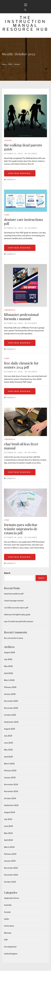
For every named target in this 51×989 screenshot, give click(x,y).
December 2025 (11, 701)
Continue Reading (19, 173)
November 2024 (11, 791)
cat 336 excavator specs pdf (16, 607)
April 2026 (8, 673)
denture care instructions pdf (23, 221)
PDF (7, 215)
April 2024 (8, 840)
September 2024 (11, 805)
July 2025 (8, 736)
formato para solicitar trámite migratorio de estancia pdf (20, 528)
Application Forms (11, 898)
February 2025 (10, 770)
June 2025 (8, 743)
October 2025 (10, 715)
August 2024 (9, 812)
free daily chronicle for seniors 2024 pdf (21, 365)
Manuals (10, 310)
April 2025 (8, 757)
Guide (8, 140)
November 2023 (11, 875)
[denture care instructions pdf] (25, 201)
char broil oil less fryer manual (21, 446)
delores (32, 154)
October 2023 (10, 882)
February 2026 (10, 687)
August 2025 (9, 729)
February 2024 (10, 854)
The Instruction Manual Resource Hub (25, 23)
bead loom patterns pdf (13, 594)
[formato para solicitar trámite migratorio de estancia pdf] (25, 503)
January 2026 (10, 694)
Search (7, 573)
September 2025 (11, 722)
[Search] (25, 10)
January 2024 (10, 861)
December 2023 (11, 868)
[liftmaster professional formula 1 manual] (25, 285)
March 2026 (9, 680)
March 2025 (9, 763)
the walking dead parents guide (23, 147)
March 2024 (9, 847)
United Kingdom (11, 954)
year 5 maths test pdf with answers (18, 621)
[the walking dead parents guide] (25, 116)
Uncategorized (10, 947)
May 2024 (8, 833)
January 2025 (10, 777)
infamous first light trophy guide (17, 614)
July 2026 (8, 659)
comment (11, 180)
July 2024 (8, 819)
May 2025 (8, 750)
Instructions (9, 926)
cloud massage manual (13, 600)
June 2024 (8, 826)
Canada (7, 912)
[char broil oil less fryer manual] (25, 422)
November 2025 (11, 708)
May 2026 (8, 666)
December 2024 (11, 784)
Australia (8, 905)
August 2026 (9, 652)
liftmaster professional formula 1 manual (21, 316)
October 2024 (10, 798)
